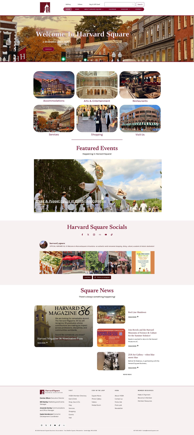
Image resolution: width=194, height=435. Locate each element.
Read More (41, 343)
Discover (124, 9)
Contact (138, 9)
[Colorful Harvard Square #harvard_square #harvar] (74, 262)
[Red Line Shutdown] (111, 314)
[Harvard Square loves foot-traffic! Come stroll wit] (120, 262)
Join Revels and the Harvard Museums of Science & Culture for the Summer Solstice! (142, 333)
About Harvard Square (92, 9)
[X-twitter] (88, 234)
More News (127, 374)
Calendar (112, 9)
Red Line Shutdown (137, 312)
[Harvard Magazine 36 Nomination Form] (63, 326)
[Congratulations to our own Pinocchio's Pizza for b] (51, 262)
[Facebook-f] (82, 234)
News (77, 9)
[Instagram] (41, 425)
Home (68, 9)
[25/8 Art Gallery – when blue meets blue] (111, 361)
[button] (36, 185)
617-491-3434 (138, 430)
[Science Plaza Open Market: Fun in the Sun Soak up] (143, 262)
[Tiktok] (111, 234)
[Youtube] (106, 234)
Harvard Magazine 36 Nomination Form (60, 338)
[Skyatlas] (100, 234)
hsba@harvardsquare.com (151, 430)
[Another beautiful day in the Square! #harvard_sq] (97, 262)
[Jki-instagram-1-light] (94, 234)
